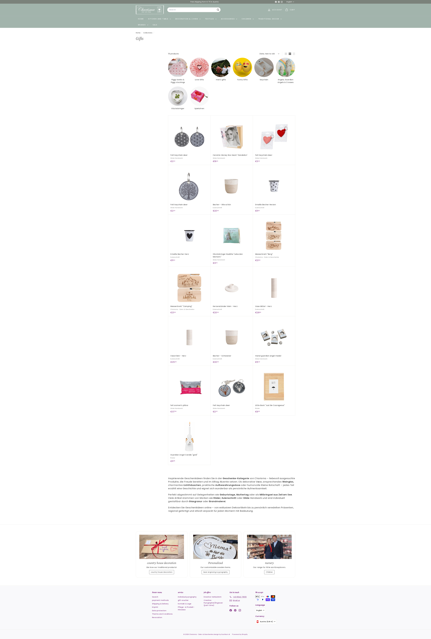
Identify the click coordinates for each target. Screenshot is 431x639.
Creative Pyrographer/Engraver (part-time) (213, 602)
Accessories (228, 19)
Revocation (157, 617)
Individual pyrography (187, 597)
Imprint (155, 607)
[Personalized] (215, 547)
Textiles (210, 19)
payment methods (160, 600)
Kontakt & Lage (184, 604)
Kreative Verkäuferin (212, 597)
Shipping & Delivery (160, 604)
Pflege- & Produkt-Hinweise (186, 608)
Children (247, 19)
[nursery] (269, 547)
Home (141, 19)
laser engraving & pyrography (215, 572)
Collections (148, 33)
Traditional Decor (269, 19)
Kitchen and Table (158, 19)
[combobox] (194, 9)
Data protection (159, 610)
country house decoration (162, 572)
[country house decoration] (161, 547)
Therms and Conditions (162, 614)
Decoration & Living (187, 19)
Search (155, 597)
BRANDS (142, 25)
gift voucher (183, 600)
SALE (155, 25)
